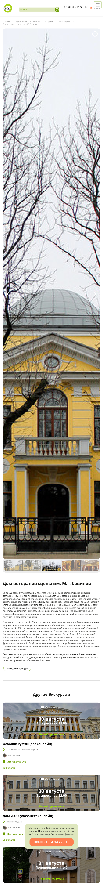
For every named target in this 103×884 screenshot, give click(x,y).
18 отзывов (9, 767)
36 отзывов (9, 839)
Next (95, 294)
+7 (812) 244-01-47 (76, 7)
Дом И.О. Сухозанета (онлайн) (28, 816)
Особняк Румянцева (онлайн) (27, 744)
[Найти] (57, 10)
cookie (56, 828)
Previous (7, 294)
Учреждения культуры (17, 668)
